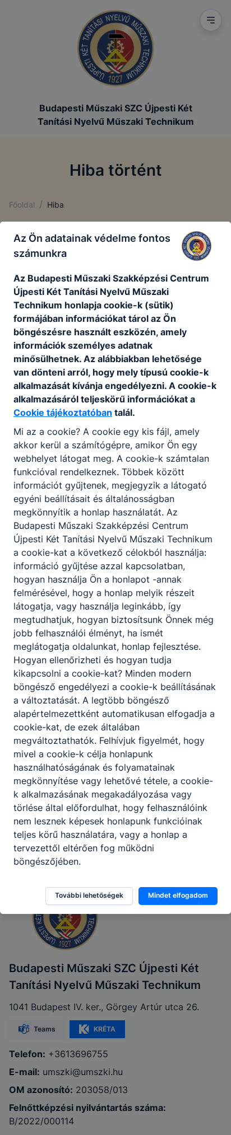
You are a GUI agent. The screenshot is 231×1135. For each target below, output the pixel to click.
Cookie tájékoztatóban (62, 412)
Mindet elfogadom (178, 895)
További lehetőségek (89, 895)
